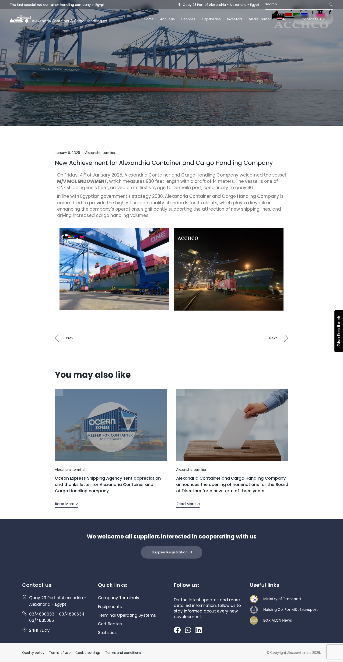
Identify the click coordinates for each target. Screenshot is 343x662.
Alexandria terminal (100, 152)
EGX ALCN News (277, 620)
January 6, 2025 (67, 152)
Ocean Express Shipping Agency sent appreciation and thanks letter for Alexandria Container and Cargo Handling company (108, 484)
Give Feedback (339, 331)
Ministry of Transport (282, 599)
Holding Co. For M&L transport (290, 609)
